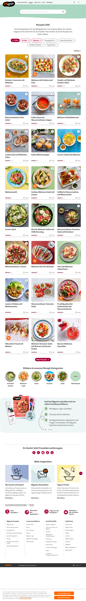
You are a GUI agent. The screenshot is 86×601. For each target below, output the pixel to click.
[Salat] (62, 379)
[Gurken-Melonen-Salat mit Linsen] (43, 183)
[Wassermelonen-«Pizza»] (17, 258)
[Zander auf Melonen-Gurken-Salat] (69, 71)
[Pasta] (36, 379)
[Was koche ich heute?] (17, 482)
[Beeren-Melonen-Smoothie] (69, 336)
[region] (43, 595)
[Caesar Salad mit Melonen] (69, 146)
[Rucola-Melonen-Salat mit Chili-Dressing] (43, 221)
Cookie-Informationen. (25, 598)
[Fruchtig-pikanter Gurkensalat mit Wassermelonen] (69, 296)
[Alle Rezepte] (75, 379)
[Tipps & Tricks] (68, 482)
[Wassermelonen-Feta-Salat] (17, 109)
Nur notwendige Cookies (64, 593)
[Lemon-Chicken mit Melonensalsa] (17, 296)
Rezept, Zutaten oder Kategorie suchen (43, 12)
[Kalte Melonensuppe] (43, 146)
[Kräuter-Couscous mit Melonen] (17, 71)
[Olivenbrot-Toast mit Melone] (17, 336)
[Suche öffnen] (74, 2)
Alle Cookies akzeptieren (64, 597)
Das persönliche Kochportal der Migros (16, 504)
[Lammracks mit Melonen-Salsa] (17, 146)
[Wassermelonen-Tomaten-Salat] (43, 296)
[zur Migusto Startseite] (9, 2)
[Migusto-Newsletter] (43, 482)
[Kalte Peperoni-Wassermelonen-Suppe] (43, 109)
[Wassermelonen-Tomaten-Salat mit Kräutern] (69, 221)
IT (80, 565)
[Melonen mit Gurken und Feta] (43, 71)
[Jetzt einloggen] (78, 2)
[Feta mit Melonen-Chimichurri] (69, 258)
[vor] (80, 473)
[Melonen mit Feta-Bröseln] (43, 258)
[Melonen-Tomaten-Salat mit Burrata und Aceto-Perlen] (43, 336)
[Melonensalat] (17, 183)
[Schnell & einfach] (10, 379)
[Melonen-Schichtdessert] (69, 109)
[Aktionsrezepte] (23, 379)
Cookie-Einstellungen (51, 547)
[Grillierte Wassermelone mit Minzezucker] (69, 183)
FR (77, 565)
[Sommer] (49, 379)
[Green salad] (17, 221)
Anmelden (50, 429)
